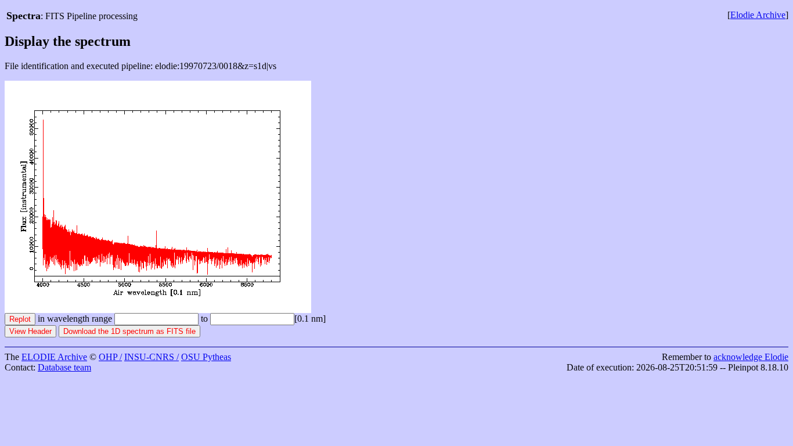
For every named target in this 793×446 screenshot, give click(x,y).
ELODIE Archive (54, 357)
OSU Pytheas (206, 357)
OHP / (110, 357)
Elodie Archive (757, 15)
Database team (64, 367)
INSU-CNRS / (151, 357)
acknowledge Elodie (750, 357)
